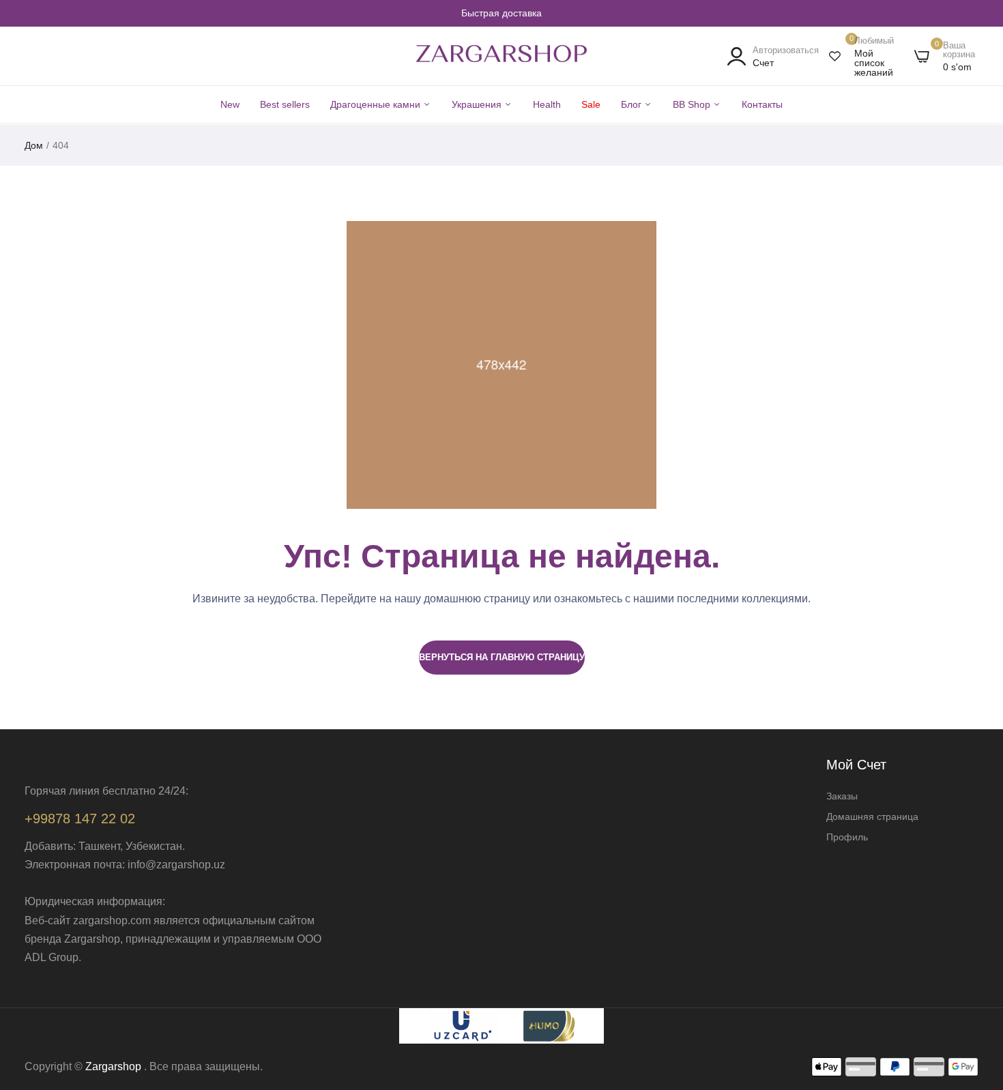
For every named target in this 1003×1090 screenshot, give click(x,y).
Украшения (478, 104)
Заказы (842, 796)
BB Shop (693, 104)
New (229, 104)
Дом (34, 145)
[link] (976, 991)
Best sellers (285, 104)
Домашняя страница (872, 816)
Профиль (847, 836)
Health (547, 104)
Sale (590, 104)
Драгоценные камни (376, 104)
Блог (632, 104)
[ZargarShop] (501, 56)
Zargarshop (113, 1066)
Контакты (762, 104)
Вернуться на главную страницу (502, 657)
